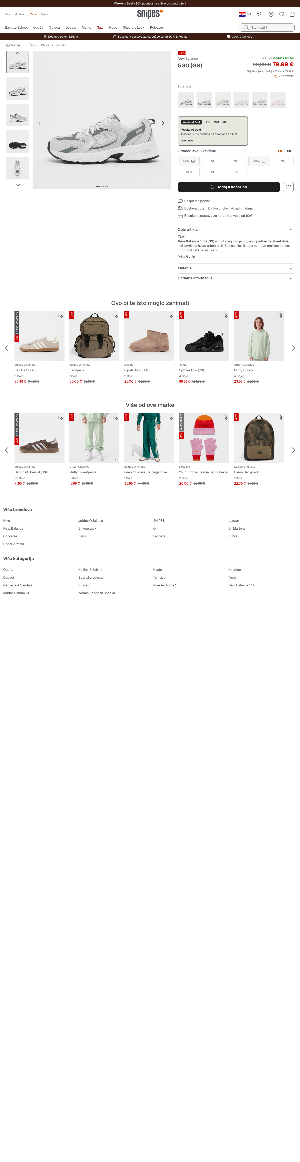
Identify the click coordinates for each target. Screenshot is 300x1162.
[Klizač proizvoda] (17, 62)
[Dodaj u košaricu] (60, 315)
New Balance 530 (242, 585)
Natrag (15, 45)
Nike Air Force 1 (164, 585)
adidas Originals (90, 521)
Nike (6, 521)
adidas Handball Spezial (96, 593)
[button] (102, 120)
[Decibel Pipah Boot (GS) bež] (149, 336)
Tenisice (159, 577)
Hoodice (234, 570)
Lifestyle (60, 45)
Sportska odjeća (90, 577)
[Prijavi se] (271, 14)
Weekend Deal (123, 3)
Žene (33, 45)
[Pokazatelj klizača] (98, 187)
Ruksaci (84, 585)
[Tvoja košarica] (292, 14)
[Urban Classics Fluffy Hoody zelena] (259, 336)
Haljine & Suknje (90, 570)
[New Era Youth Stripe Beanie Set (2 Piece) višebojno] (204, 438)
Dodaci (8, 577)
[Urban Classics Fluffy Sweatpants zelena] (94, 438)
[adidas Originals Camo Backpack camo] (259, 438)
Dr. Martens (236, 528)
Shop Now (187, 140)
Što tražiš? (259, 27)
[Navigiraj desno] (17, 185)
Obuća (45, 45)
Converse (10, 536)
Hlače (157, 570)
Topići (232, 577)
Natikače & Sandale (17, 585)
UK (289, 151)
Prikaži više (186, 257)
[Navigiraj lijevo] (17, 53)
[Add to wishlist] (288, 187)
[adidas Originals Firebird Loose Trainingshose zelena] (149, 438)
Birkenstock (87, 528)
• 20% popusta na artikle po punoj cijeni (159, 3)
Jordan (233, 521)
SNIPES (159, 521)
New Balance (188, 58)
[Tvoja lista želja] (281, 14)
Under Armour (13, 544)
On (155, 528)
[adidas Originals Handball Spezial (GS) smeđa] (39, 438)
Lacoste (159, 536)
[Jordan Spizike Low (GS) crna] (204, 336)
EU (280, 151)
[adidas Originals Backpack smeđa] (94, 336)
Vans (82, 536)
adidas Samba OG (16, 593)
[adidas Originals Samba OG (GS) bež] (39, 336)
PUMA (233, 536)
